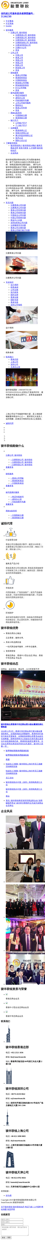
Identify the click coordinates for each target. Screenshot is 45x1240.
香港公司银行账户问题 (20, 230)
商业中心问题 (16, 220)
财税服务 (14, 73)
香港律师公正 (21, 130)
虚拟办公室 (20, 98)
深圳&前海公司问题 (19, 223)
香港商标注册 (21, 118)
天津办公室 (15, 367)
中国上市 (19, 55)
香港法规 (14, 297)
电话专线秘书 (21, 95)
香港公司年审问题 (18, 210)
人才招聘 (32, 148)
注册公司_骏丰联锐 (19, 33)
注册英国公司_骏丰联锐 (25, 38)
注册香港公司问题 (18, 205)
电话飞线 (29, 1207)
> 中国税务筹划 (17, 483)
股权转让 (19, 105)
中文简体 (9, 23)
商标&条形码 (16, 113)
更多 (17, 50)
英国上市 (19, 63)
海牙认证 (19, 138)
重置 (9, 1237)
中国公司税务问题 (18, 218)
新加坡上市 (20, 68)
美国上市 (19, 60)
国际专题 (14, 300)
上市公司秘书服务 (23, 103)
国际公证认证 (21, 140)
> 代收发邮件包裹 (18, 502)
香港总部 (14, 359)
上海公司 (14, 362)
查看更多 (9, 467)
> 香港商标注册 (17, 518)
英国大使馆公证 (22, 133)
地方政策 (14, 292)
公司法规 (14, 290)
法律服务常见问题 (18, 225)
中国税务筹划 (21, 80)
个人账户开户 (21, 125)
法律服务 (14, 128)
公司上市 (14, 53)
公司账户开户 (21, 123)
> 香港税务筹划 (17, 481)
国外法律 (14, 295)
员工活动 (9, 778)
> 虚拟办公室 (16, 499)
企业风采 (14, 153)
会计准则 (14, 285)
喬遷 (8, 760)
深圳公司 (14, 364)
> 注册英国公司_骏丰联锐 (21, 462)
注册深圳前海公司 (23, 45)
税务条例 (14, 287)
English (9, 26)
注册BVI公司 (20, 48)
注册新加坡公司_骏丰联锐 (26, 43)
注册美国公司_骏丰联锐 (25, 40)
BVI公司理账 (20, 88)
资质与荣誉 (23, 148)
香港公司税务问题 (18, 213)
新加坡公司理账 (22, 83)
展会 (8, 796)
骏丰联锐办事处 (29, 145)
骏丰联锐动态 (18, 1207)
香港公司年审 (21, 108)
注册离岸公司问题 (18, 208)
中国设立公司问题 (18, 215)
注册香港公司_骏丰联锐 (25, 35)
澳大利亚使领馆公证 (24, 135)
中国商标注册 (21, 115)
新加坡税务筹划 (22, 85)
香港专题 (14, 302)
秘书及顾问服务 (17, 93)
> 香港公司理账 (17, 478)
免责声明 (11, 1209)
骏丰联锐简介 (16, 145)
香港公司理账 (21, 75)
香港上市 (19, 58)
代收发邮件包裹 (22, 100)
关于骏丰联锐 (6, 1207)
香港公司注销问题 (18, 228)
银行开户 (14, 120)
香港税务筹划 (21, 78)
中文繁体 (9, 21)
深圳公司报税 (16, 305)
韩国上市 (19, 65)
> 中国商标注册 (17, 515)
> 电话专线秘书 (17, 497)
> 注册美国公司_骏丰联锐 (21, 465)
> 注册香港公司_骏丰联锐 (21, 460)
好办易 (9, 1195)
